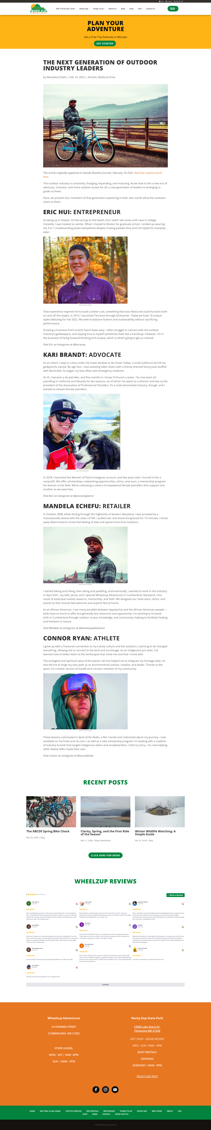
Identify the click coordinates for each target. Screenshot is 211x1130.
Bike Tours (157, 1111)
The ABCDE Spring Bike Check (47, 831)
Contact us (150, 8)
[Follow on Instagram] (105, 1089)
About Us (112, 8)
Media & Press (106, 77)
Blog (123, 8)
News (94, 1114)
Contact (106, 1114)
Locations (169, 1)
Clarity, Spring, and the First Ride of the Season (105, 832)
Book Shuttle (121, 1114)
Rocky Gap (83, 8)
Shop (131, 8)
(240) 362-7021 (179, 1)
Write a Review (176, 895)
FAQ (140, 8)
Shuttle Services (74, 1111)
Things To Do (98, 8)
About (170, 1111)
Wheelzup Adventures (108, 1125)
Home (32, 1111)
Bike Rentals (92, 1111)
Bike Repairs (109, 1111)
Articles (92, 77)
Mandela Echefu (57, 77)
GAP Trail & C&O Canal (65, 8)
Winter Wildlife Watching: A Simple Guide (155, 832)
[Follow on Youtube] (115, 1089)
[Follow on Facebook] (95, 1089)
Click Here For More (105, 855)
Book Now (172, 8)
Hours (162, 1)
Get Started (104, 43)
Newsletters (105, 840)
